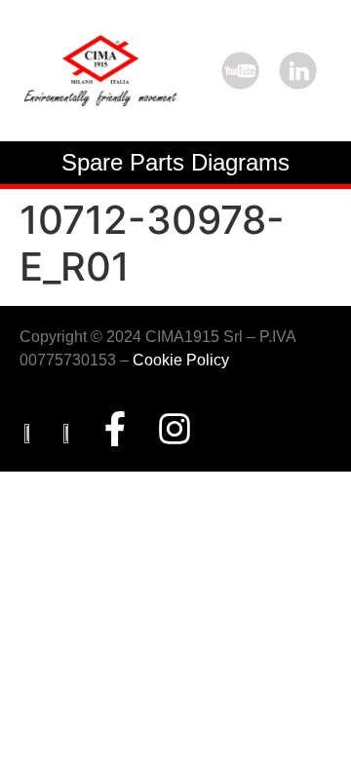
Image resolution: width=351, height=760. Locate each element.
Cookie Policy (181, 360)
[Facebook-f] (115, 428)
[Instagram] (174, 428)
